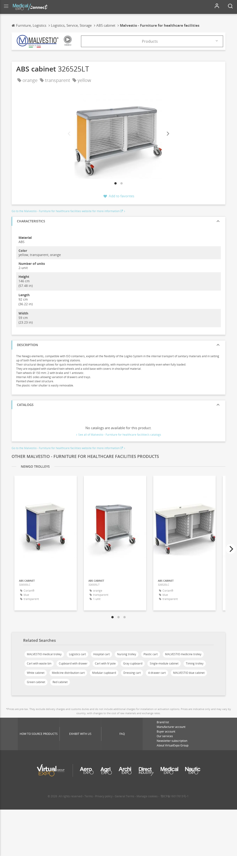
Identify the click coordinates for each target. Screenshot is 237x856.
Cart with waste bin (39, 663)
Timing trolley (194, 663)
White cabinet (35, 673)
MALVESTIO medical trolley (44, 654)
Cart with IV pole (105, 663)
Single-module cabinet (164, 663)
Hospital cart (101, 654)
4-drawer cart (157, 673)
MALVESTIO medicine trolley (183, 654)
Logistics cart (77, 654)
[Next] (167, 134)
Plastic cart (150, 654)
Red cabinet (60, 682)
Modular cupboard (104, 673)
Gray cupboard (132, 663)
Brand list (163, 722)
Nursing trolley (126, 654)
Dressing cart (132, 673)
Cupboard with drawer (73, 663)
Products (150, 41)
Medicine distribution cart (68, 673)
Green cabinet (36, 682)
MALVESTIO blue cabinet (189, 673)
